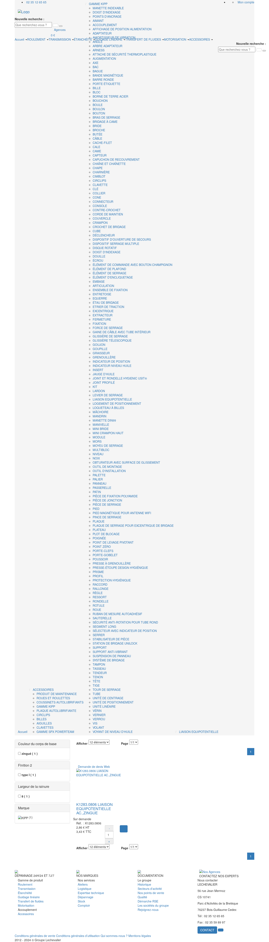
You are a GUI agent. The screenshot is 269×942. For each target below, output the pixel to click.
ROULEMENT (36, 39)
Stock (81, 901)
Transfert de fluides (31, 901)
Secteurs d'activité (150, 888)
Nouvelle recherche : (29, 19)
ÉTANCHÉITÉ (83, 39)
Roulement (25, 884)
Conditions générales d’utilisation (78, 936)
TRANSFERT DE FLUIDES (143, 39)
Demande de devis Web (93, 766)
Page (124, 743)
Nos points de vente (151, 893)
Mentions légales (139, 936)
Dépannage (85, 897)
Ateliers (83, 884)
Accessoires (26, 914)
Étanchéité (25, 893)
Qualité (142, 897)
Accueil (20, 39)
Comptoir (84, 905)
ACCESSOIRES (200, 39)
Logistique (84, 888)
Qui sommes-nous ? (114, 936)
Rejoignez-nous (148, 910)
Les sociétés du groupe (153, 905)
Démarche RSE (148, 901)
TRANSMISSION (60, 39)
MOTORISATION (175, 39)
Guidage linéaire (29, 897)
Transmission (27, 888)
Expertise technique (91, 893)
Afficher (81, 743)
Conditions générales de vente (35, 936)
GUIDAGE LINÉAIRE (109, 39)
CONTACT (207, 930)
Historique (144, 884)
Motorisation (26, 905)
